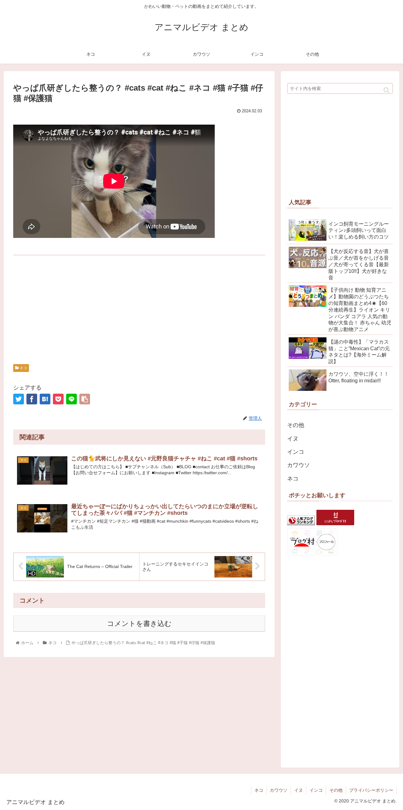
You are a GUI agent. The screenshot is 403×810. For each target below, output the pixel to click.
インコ (295, 452)
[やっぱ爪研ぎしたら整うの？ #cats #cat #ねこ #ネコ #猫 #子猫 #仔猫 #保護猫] (45, 399)
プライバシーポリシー (371, 790)
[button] (386, 90)
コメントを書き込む (139, 623)
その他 (295, 425)
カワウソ (298, 465)
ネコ (23, 368)
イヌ (292, 439)
